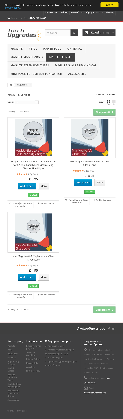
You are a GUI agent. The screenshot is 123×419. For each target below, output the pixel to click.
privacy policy (12, 7)
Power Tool (52, 48)
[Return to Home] (11, 85)
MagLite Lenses (60, 57)
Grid (108, 104)
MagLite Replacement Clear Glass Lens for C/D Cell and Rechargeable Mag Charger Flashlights (33, 165)
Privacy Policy (33, 359)
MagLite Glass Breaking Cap (76, 65)
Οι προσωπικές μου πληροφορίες (61, 361)
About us (30, 367)
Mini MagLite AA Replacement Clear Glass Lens (90, 163)
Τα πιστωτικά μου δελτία (56, 354)
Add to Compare (47, 203)
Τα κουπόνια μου (53, 365)
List (113, 104)
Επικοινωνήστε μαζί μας (56, 12)
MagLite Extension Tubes (29, 65)
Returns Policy (33, 371)
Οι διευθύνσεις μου (54, 358)
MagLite (16, 48)
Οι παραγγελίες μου (54, 346)
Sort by (11, 102)
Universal (74, 48)
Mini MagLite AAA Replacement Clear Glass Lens (33, 258)
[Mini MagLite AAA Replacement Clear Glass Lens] (33, 232)
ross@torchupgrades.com (95, 393)
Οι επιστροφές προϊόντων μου (59, 350)
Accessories (77, 74)
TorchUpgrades (20, 411)
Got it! (109, 5)
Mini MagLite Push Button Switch (36, 74)
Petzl (33, 48)
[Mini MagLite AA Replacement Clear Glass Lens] (89, 137)
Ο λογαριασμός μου (58, 341)
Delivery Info (32, 363)
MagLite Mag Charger (26, 57)
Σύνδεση (110, 12)
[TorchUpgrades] (24, 34)
